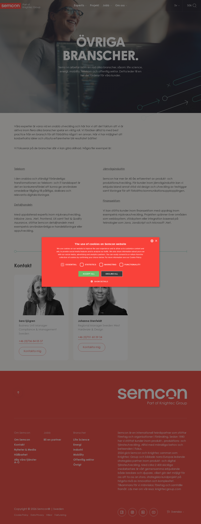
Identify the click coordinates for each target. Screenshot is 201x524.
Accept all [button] (89, 274)
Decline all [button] (112, 274)
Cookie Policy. (136, 257)
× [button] (156, 241)
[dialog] (100, 262)
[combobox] (152, 240)
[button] (100, 281)
